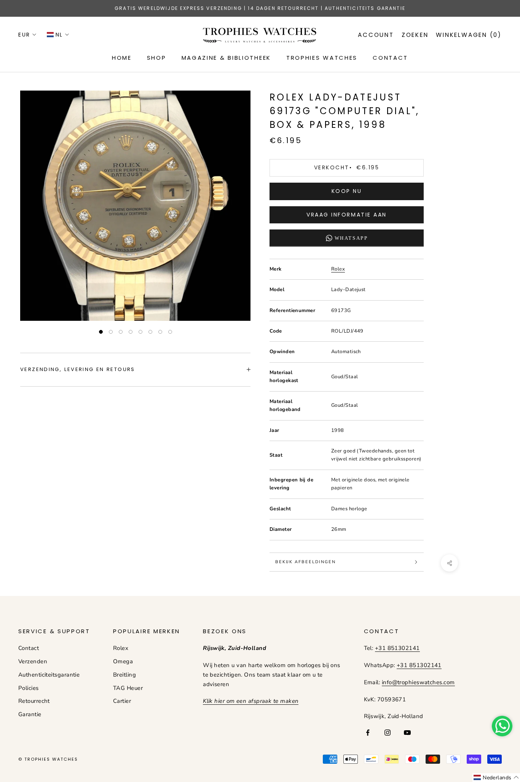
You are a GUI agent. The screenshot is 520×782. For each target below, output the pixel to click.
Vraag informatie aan (346, 214)
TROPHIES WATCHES (321, 58)
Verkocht (346, 167)
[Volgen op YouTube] (407, 732)
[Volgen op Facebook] (368, 732)
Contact (28, 648)
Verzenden (32, 661)
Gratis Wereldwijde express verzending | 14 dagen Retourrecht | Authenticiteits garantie (260, 8)
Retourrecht (34, 701)
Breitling (124, 674)
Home (122, 58)
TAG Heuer (128, 688)
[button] (496, 777)
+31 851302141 (397, 648)
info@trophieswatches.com (418, 682)
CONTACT (390, 58)
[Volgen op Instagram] (387, 732)
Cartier (122, 701)
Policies (28, 688)
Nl (59, 34)
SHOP (156, 58)
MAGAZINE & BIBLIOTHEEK (226, 58)
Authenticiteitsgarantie (49, 674)
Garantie (29, 714)
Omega (123, 661)
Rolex (338, 269)
